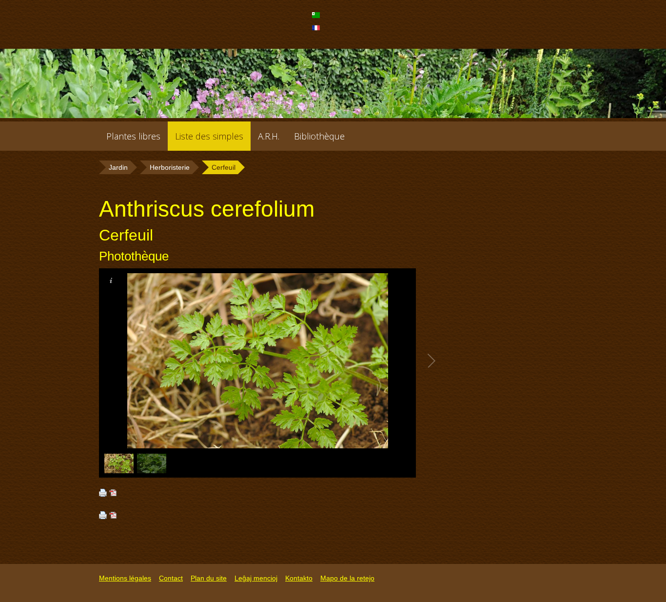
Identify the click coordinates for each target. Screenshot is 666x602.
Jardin (118, 167)
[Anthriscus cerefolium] (317, 18)
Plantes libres (133, 136)
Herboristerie (170, 167)
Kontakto (299, 578)
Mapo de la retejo (347, 578)
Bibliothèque (319, 136)
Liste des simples (209, 136)
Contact (171, 578)
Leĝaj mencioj (256, 578)
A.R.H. (268, 136)
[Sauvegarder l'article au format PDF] (113, 494)
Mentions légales (125, 578)
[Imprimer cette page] (103, 494)
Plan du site (209, 578)
